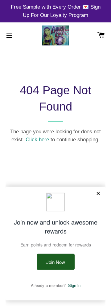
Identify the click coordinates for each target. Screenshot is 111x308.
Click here (37, 139)
